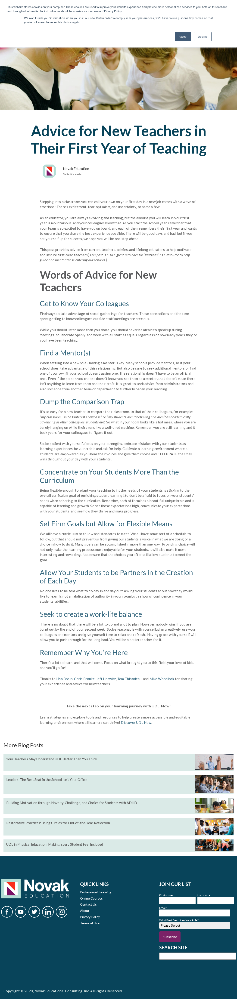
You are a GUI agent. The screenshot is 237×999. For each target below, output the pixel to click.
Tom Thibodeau (129, 679)
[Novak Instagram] (61, 912)
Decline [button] (203, 36)
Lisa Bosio (64, 679)
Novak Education (76, 168)
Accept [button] (183, 36)
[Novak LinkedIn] (48, 912)
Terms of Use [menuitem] (90, 923)
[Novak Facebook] (7, 912)
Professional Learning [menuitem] (95, 892)
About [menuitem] (84, 911)
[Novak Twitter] (34, 912)
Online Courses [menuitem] (91, 898)
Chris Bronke (84, 679)
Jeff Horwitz (106, 679)
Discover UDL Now (136, 722)
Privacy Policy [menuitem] (90, 917)
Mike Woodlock (162, 679)
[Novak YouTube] (20, 912)
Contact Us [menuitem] (88, 904)
